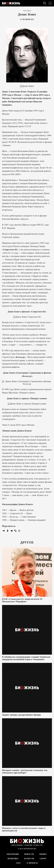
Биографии (27, 11)
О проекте (32, 863)
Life (18, 863)
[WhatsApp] (19, 530)
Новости (29, 854)
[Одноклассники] (7, 530)
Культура (29, 859)
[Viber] (15, 530)
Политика (13, 859)
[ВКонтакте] (3, 530)
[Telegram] (11, 530)
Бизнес (43, 854)
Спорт (43, 859)
